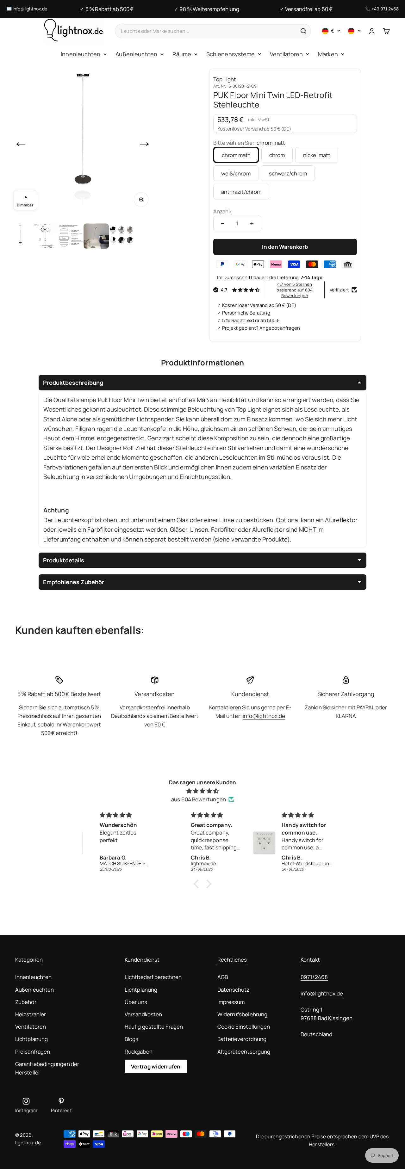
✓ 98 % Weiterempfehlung (206, 9)
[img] (202, 790)
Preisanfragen (32, 1051)
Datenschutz (233, 989)
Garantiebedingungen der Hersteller (47, 1068)
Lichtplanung (31, 1039)
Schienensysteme (230, 54)
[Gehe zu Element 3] (71, 236)
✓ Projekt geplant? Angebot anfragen (258, 328)
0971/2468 (314, 977)
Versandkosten (143, 1014)
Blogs (131, 1039)
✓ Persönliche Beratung (243, 312)
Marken (328, 54)
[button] (197, 883)
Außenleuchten (136, 54)
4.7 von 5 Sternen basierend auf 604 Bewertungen (294, 289)
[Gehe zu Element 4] (96, 236)
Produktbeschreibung (73, 382)
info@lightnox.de (30, 9)
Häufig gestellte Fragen (154, 1026)
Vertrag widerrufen (156, 1066)
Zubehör (25, 1002)
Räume (181, 54)
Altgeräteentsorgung (244, 1051)
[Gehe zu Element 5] (121, 236)
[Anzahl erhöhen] (252, 223)
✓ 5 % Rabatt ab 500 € (107, 9)
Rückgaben (139, 1051)
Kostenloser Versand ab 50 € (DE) (254, 128)
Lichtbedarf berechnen (153, 977)
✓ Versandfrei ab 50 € (306, 9)
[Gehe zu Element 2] (45, 236)
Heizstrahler (30, 1014)
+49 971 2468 (385, 9)
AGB (222, 977)
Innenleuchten (80, 54)
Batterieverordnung (242, 1039)
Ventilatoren (286, 54)
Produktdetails (63, 560)
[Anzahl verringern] (223, 223)
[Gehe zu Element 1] (20, 236)
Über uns (136, 1002)
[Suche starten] (303, 31)
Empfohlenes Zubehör (73, 582)
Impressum (231, 1002)
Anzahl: (222, 211)
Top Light (224, 79)
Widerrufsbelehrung (242, 1014)
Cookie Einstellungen (243, 1026)
